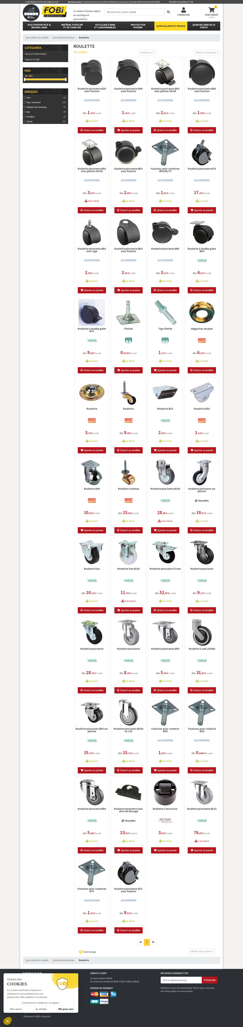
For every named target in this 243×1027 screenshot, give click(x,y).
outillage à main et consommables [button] (105, 26)
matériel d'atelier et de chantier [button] (72, 26)
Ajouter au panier (130, 130)
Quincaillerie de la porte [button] (203, 26)
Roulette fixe (32, 59)
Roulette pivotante (36, 54)
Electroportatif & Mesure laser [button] (39, 26)
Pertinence (146, 52)
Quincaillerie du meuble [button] (170, 26)
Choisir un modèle (93, 130)
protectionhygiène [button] (138, 26)
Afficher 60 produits (206, 52)
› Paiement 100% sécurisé (36, 1016)
